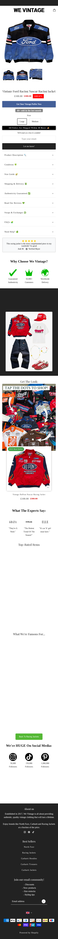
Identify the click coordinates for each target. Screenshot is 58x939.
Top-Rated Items (29, 544)
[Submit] (43, 901)
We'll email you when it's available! (29, 133)
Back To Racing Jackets (29, 737)
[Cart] (54, 10)
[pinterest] (29, 832)
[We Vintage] (29, 10)
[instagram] (25, 832)
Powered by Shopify (29, 933)
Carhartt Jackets (29, 870)
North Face (29, 847)
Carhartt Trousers (29, 864)
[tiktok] (33, 832)
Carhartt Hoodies (29, 858)
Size (29, 115)
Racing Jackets (29, 853)
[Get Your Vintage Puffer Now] (48, 487)
